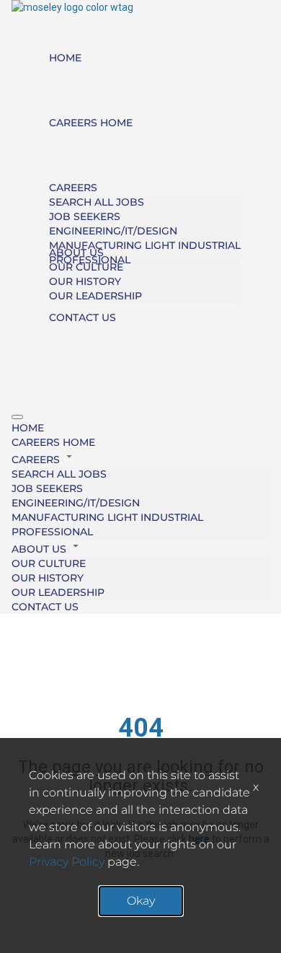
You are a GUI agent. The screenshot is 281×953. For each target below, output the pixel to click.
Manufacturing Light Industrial (145, 245)
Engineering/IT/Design (113, 230)
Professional (52, 531)
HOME (65, 57)
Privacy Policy (66, 862)
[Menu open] (17, 417)
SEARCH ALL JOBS (96, 202)
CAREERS (73, 187)
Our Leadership (95, 295)
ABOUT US (76, 252)
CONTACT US (82, 317)
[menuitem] (140, 428)
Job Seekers (84, 216)
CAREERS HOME (91, 122)
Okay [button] (141, 901)
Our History (85, 281)
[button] (140, 458)
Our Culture (86, 266)
